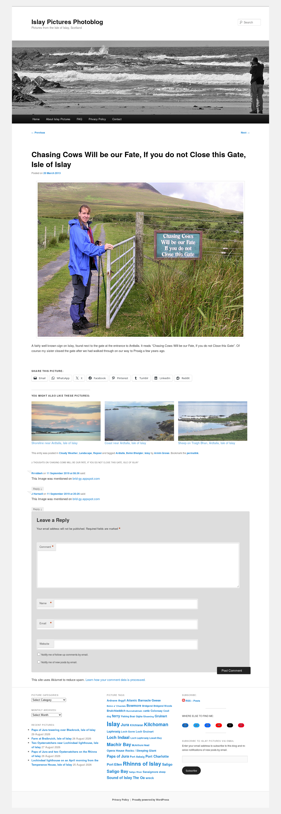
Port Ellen (114, 764)
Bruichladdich (116, 711)
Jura (125, 724)
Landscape (85, 453)
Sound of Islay (119, 777)
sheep (162, 771)
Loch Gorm (128, 731)
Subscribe (191, 770)
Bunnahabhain (134, 710)
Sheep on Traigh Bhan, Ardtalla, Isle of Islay (206, 443)
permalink (193, 453)
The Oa (139, 777)
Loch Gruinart (144, 731)
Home (36, 119)
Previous (38, 132)
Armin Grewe (162, 453)
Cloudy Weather (68, 453)
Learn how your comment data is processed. (115, 679)
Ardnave (112, 700)
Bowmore (134, 705)
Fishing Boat (128, 716)
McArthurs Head (140, 745)
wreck (150, 778)
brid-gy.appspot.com (86, 478)
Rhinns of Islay (142, 763)
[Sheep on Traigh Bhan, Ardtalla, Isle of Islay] (212, 421)
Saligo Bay (117, 771)
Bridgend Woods (162, 705)
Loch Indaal (118, 737)
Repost (97, 453)
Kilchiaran (136, 725)
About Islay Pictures (58, 119)
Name (45, 603)
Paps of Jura (118, 756)
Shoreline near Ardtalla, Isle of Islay (54, 443)
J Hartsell (37, 494)
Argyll (122, 700)
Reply (37, 488)
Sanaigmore (150, 772)
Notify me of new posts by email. (59, 662)
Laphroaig (113, 731)
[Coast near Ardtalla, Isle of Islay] (139, 421)
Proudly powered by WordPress (150, 799)
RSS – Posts (192, 701)
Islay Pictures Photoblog (67, 21)
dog (109, 716)
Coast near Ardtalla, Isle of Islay (125, 443)
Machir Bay (119, 744)
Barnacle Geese (149, 700)
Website (44, 644)
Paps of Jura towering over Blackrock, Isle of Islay (63, 730)
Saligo (167, 764)
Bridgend (147, 706)
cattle (146, 711)
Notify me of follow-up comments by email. (64, 654)
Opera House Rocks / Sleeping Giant (131, 750)
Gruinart (161, 716)
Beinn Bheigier (134, 453)
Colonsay (157, 711)
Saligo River (135, 771)
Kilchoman (156, 724)
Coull (166, 710)
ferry (116, 715)
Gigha (139, 716)
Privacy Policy (97, 119)
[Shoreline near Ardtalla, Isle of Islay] (66, 421)
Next (245, 132)
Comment (46, 546)
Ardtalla (120, 453)
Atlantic (132, 700)
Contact (117, 119)
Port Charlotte (157, 756)
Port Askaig (137, 756)
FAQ (79, 119)
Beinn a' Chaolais (116, 705)
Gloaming (148, 716)
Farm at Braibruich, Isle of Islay (51, 738)
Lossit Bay (155, 738)
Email (45, 623)
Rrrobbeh (37, 473)
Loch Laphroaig (139, 738)
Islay (147, 453)
